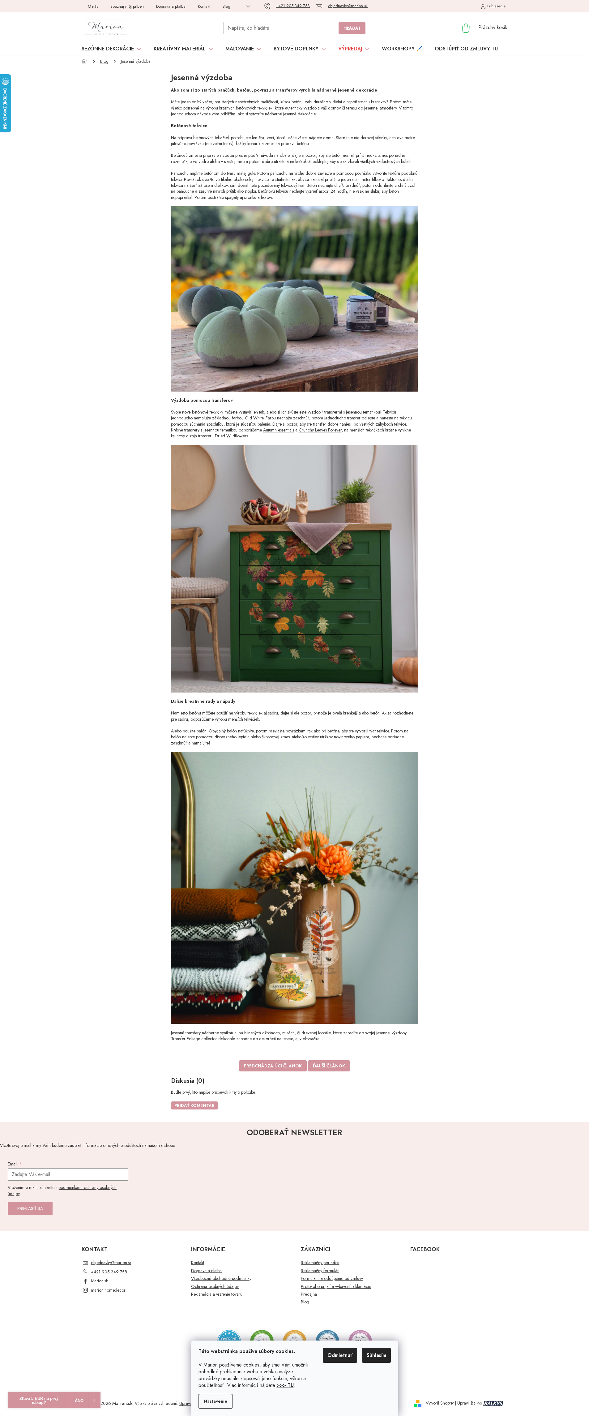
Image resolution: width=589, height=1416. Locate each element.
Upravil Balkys (469, 1403)
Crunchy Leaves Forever (320, 430)
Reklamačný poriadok (320, 1263)
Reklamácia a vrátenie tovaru (216, 1294)
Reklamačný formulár (320, 1271)
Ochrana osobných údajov (215, 1286)
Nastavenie (215, 1401)
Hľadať (352, 28)
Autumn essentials (278, 430)
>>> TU (285, 1385)
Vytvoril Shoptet (440, 1403)
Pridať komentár (194, 1105)
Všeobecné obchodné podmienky (221, 1278)
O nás (93, 6)
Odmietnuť (339, 1355)
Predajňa (309, 1294)
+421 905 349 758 (109, 1272)
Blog (226, 6)
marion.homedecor (108, 1290)
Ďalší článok (329, 1066)
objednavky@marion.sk (111, 1262)
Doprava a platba (171, 6)
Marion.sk (99, 1281)
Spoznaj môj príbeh (127, 6)
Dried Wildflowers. (232, 436)
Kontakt (204, 6)
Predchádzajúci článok (273, 1066)
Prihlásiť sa (30, 1208)
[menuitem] (111, 49)
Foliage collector (202, 1039)
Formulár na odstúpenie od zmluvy (332, 1278)
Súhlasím (376, 1355)
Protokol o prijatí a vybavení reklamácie (336, 1286)
